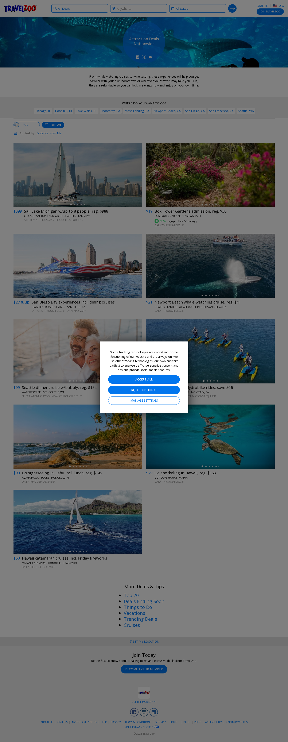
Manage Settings (144, 400)
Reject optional (144, 390)
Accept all (144, 379)
